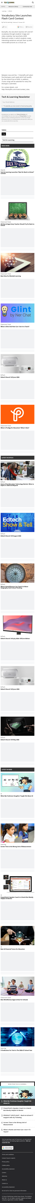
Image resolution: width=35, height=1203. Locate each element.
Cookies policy (6, 1165)
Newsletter (30, 27)
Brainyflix (5, 32)
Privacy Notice (23, 116)
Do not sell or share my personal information (14, 1190)
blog (3, 134)
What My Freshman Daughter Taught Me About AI (17, 1102)
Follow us (21, 27)
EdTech (10, 11)
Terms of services (21, 114)
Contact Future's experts (8, 1158)
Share (5, 27)
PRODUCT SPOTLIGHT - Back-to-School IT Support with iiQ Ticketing (18, 1116)
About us (4, 1180)
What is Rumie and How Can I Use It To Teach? (17, 1131)
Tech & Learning (7, 22)
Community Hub (27, 6)
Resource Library (13, 6)
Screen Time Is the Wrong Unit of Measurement (14, 1123)
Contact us (5, 1183)
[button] (2, 2)
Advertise (4, 1176)
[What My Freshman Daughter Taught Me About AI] (17, 1096)
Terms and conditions (8, 1154)
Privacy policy (5, 1161)
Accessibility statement (8, 1169)
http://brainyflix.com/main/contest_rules (15, 89)
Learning (4, 11)
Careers (4, 1172)
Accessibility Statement (8, 1187)
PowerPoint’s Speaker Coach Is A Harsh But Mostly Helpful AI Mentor (17, 1109)
